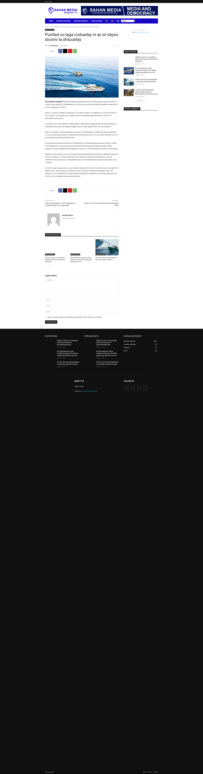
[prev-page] (46, 266)
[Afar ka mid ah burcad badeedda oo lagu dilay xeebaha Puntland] (107, 247)
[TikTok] (139, 388)
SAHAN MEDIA (53, 45)
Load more (140, 100)
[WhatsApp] (75, 51)
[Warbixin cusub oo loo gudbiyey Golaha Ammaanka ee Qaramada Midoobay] (56, 247)
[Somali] (118, 21)
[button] (155, 21)
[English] (112, 21)
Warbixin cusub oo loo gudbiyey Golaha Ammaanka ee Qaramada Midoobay (55, 259)
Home (51, 21)
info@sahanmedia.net (90, 391)
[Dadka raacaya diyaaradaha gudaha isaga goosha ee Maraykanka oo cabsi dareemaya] (129, 92)
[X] (65, 51)
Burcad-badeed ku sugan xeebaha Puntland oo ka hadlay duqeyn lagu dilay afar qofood (81, 259)
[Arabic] (107, 21)
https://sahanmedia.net (68, 218)
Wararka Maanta (81, 21)
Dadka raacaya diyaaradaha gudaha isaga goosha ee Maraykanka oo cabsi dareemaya (146, 92)
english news (96, 21)
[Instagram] (132, 388)
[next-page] (49, 266)
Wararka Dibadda (63, 21)
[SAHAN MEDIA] (46, 46)
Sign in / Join (48, 1)
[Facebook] (60, 51)
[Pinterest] (70, 51)
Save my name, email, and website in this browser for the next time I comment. (75, 317)
